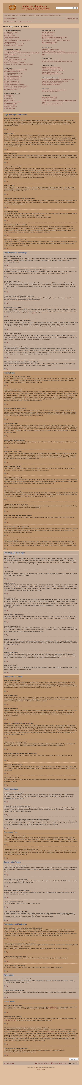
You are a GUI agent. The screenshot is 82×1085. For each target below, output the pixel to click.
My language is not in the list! (11, 57)
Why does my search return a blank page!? (53, 70)
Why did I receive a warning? (11, 83)
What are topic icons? (9, 108)
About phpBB (54, 1009)
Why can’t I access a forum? (11, 79)
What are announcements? (11, 103)
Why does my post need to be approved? (14, 88)
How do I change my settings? (12, 51)
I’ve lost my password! (10, 42)
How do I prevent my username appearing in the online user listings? (21, 52)
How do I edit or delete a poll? (11, 78)
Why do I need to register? (11, 32)
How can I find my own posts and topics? (52, 74)
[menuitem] (14, 18)
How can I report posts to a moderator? (14, 84)
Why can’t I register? (9, 35)
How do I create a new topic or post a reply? (15, 69)
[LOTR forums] (13, 7)
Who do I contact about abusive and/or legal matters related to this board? (59, 101)
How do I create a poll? (10, 74)
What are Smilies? (8, 98)
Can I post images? (9, 100)
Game (41, 15)
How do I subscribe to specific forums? (52, 82)
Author (13, 15)
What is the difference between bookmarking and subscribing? (58, 79)
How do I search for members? (50, 72)
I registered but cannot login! (11, 37)
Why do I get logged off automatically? (14, 43)
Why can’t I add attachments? (11, 81)
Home (5, 15)
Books (17, 15)
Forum (26, 15)
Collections (31, 15)
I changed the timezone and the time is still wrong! (17, 56)
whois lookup (50, 1031)
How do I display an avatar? (11, 61)
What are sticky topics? (10, 105)
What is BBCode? (8, 95)
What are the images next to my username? (15, 59)
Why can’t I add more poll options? (13, 76)
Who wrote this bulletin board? (49, 97)
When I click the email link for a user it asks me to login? (18, 64)
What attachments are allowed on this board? (53, 90)
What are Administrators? (48, 32)
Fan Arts (37, 15)
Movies (22, 15)
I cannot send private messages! (50, 49)
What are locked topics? (10, 106)
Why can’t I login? (8, 38)
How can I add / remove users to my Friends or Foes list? (57, 61)
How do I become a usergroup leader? (52, 38)
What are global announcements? (12, 101)
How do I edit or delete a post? (12, 71)
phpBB (34, 313)
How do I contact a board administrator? (52, 103)
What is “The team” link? (48, 43)
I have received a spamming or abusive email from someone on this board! (59, 53)
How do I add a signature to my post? (13, 73)
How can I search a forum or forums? (51, 67)
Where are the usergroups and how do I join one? (54, 37)
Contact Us (52, 15)
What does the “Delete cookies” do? (13, 45)
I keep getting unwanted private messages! (53, 51)
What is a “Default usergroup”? (50, 42)
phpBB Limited (52, 1007)
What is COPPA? (8, 34)
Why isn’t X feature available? (49, 99)
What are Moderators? (47, 34)
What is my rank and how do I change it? (14, 62)
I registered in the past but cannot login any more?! (17, 40)
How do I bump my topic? (10, 89)
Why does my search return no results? (52, 68)
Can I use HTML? (8, 96)
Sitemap (46, 15)
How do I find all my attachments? (50, 91)
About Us (58, 15)
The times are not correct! (11, 54)
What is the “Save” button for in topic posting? (16, 86)
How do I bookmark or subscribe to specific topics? (55, 81)
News (9, 15)
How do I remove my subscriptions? (51, 84)
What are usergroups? (47, 35)
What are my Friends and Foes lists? (51, 60)
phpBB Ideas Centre (10, 1020)
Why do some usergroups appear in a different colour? (56, 40)
